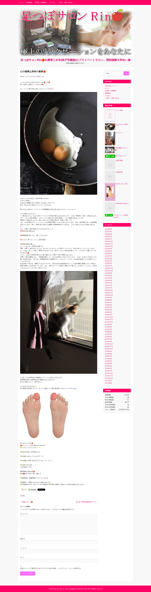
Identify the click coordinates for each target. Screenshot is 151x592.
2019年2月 (108, 342)
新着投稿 (29, 2)
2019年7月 (108, 329)
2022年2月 (108, 263)
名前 (22, 539)
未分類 (22, 495)
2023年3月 (108, 236)
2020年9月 (108, 297)
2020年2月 (108, 312)
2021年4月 (108, 280)
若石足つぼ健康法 (41, 2)
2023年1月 (108, 239)
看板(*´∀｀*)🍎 (26, 502)
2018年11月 (109, 346)
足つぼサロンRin (62, 589)
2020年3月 (108, 310)
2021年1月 (108, 288)
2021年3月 (108, 283)
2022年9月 (108, 249)
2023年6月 (108, 234)
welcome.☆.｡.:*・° (111, 86)
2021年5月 (108, 278)
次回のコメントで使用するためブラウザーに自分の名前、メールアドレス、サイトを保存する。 (51, 568)
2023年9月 (108, 232)
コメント (24, 514)
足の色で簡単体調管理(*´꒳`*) (87, 502)
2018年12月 (109, 344)
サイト (22, 557)
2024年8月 (108, 229)
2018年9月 (108, 351)
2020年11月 (109, 293)
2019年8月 (108, 327)
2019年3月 (108, 339)
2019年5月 (108, 334)
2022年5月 (108, 256)
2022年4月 (108, 258)
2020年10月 (109, 295)
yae (42, 76)
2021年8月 (108, 273)
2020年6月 (108, 305)
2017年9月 (108, 381)
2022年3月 (108, 261)
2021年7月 (108, 275)
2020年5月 (108, 307)
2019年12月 (109, 317)
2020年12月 (109, 290)
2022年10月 (109, 246)
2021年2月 (108, 285)
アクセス (52, 2)
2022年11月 (109, 244)
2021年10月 (109, 271)
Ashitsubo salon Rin (83, 589)
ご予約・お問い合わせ (65, 2)
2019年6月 (108, 332)
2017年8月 (108, 383)
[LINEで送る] (32, 489)
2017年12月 (109, 373)
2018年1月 (108, 371)
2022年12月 (109, 241)
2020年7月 (108, 302)
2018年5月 (108, 361)
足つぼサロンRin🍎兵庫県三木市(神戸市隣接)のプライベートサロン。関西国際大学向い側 (75, 60)
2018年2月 (108, 368)
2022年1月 (108, 266)
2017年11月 (109, 376)
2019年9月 (108, 324)
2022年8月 (108, 251)
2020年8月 (108, 300)
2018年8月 (108, 354)
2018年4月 (108, 363)
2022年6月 (108, 254)
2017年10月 (109, 378)
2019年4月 (108, 337)
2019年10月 (109, 322)
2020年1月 (108, 315)
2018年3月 (108, 366)
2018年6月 (108, 359)
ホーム (21, 2)
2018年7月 (108, 356)
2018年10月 (109, 349)
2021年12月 (109, 268)
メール (23, 548)
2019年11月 (109, 319)
